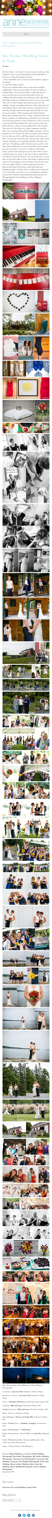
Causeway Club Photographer (24, 1459)
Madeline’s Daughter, (29, 1423)
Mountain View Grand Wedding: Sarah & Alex (19, 1487)
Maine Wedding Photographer (21, 1467)
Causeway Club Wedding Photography (24, 1462)
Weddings (18, 1454)
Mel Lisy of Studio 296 (24, 1417)
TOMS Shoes (25, 1430)
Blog (11, 1454)
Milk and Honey (16, 1406)
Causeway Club (17, 1392)
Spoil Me (37, 1434)
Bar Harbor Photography (22, 1456)
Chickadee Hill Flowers (17, 1402)
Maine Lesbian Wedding (19, 1464)
